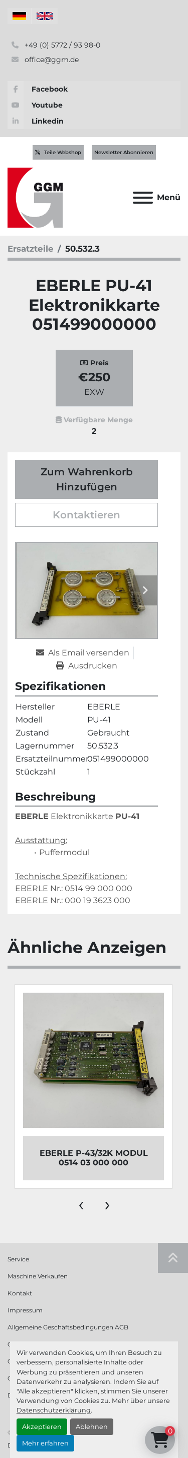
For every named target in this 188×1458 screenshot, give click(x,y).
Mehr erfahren (45, 1443)
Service (18, 1259)
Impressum (25, 1310)
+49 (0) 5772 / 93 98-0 (61, 45)
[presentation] (81, 1204)
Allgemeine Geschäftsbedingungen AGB (68, 1327)
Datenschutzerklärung (54, 1410)
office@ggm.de (51, 59)
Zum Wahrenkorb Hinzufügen (87, 479)
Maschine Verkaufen (38, 1276)
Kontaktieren (86, 515)
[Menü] (143, 198)
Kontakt (20, 1293)
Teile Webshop (62, 152)
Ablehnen (92, 1426)
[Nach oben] (173, 1258)
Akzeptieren (42, 1426)
